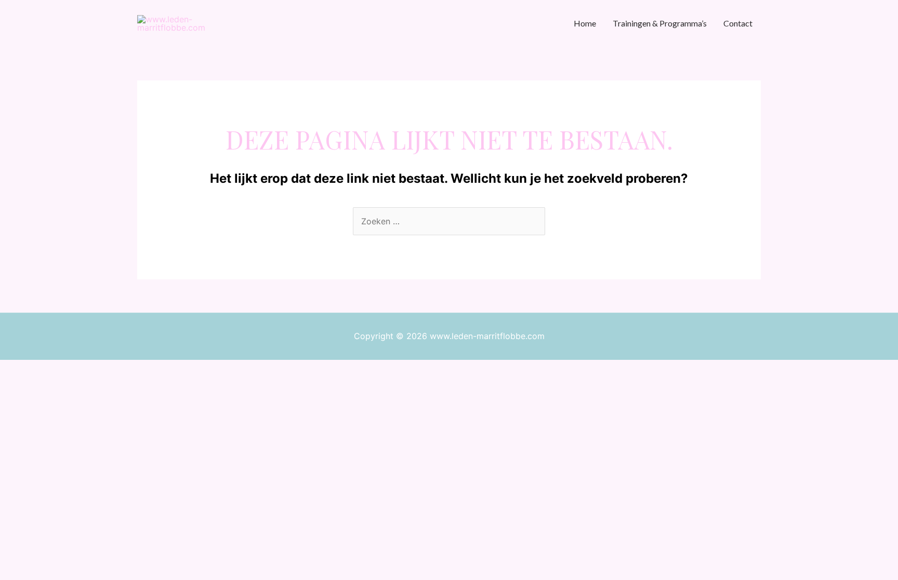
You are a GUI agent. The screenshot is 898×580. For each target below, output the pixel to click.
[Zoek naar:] (449, 221)
